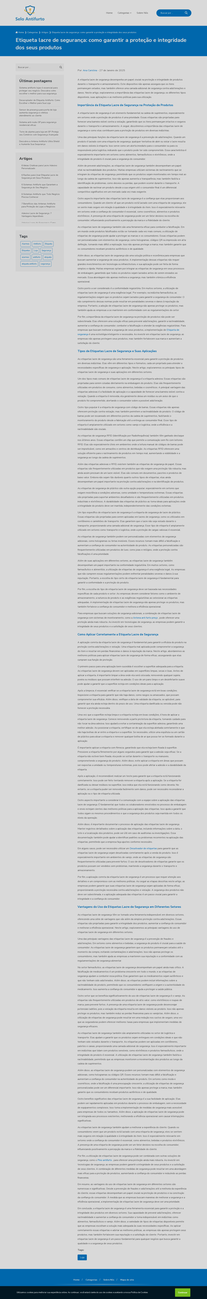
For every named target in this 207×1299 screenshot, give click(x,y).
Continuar (182, 1292)
